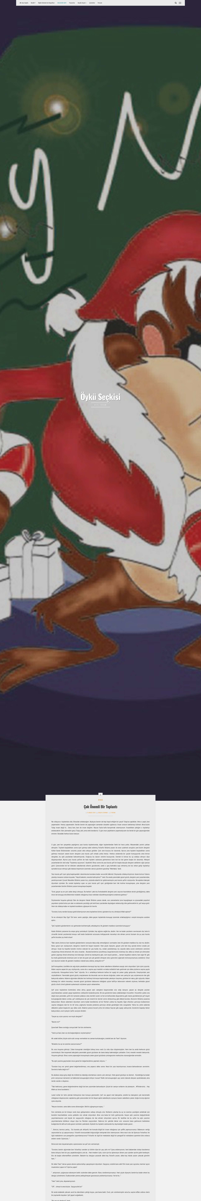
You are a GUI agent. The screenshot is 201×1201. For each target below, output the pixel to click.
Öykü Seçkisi (100, 396)
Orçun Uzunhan (103, 812)
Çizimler (92, 3)
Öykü (100, 800)
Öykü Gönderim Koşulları (46, 3)
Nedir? (33, 3)
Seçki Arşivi (82, 3)
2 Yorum (112, 812)
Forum (100, 3)
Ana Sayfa (24, 3)
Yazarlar (72, 3)
